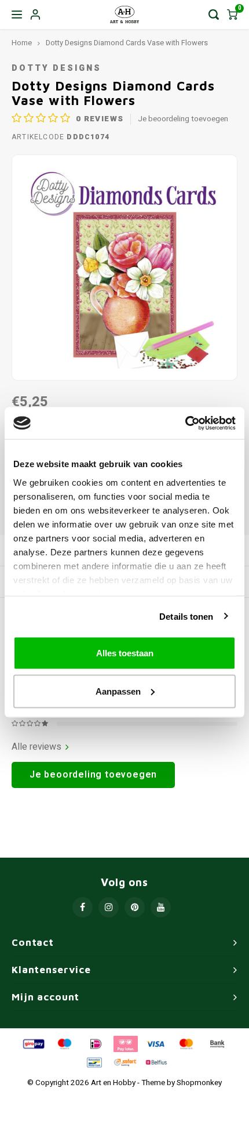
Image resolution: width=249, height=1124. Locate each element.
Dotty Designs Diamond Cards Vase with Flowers (127, 43)
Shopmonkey (199, 1083)
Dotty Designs (56, 68)
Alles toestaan (124, 653)
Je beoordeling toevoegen (183, 119)
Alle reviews (36, 747)
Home (22, 43)
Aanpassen (118, 691)
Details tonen (186, 616)
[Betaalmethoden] (33, 1044)
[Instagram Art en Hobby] (108, 907)
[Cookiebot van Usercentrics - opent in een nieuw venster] (185, 423)
